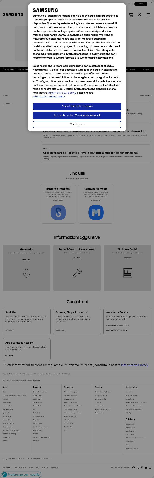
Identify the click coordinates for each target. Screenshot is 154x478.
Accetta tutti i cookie (77, 106)
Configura (77, 124)
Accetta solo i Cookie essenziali (77, 115)
